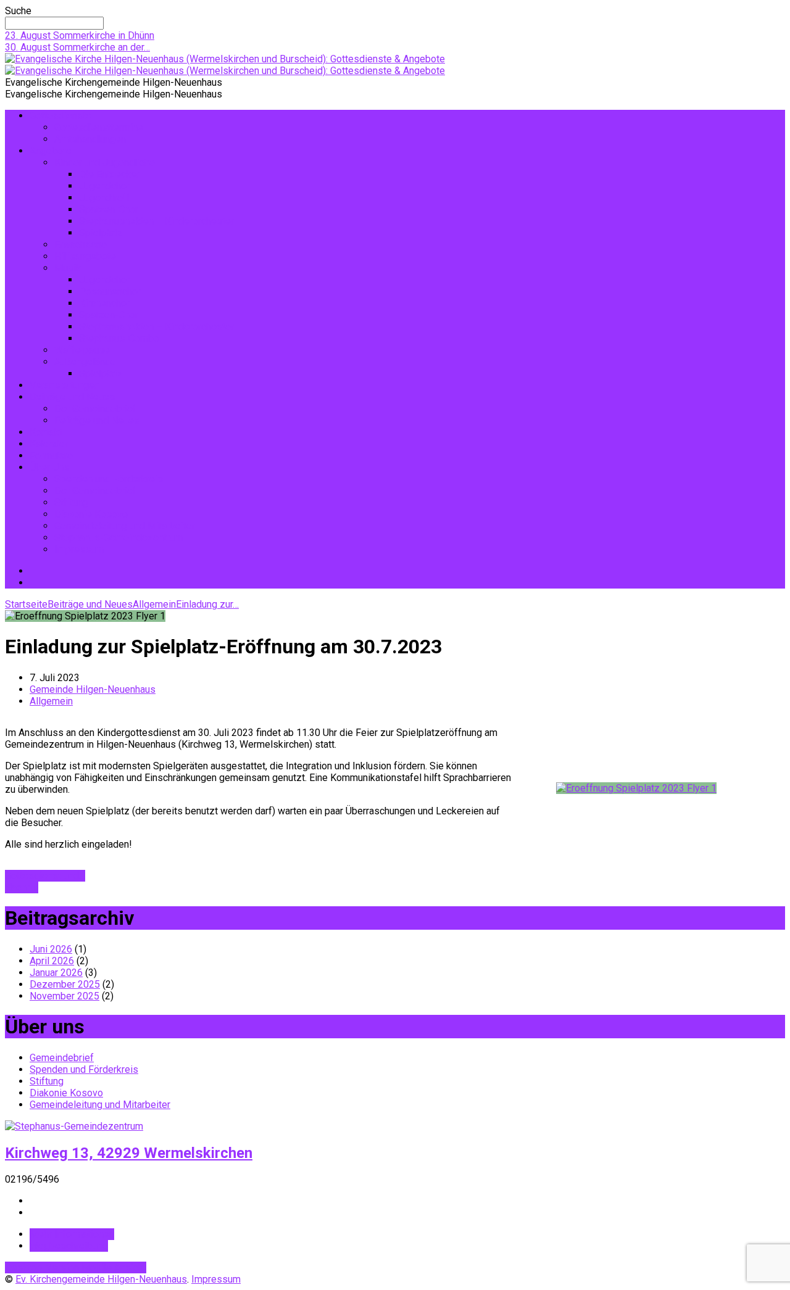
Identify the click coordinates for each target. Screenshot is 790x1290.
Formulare (51, 455)
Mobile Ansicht (113, 1267)
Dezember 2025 (65, 984)
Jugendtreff (104, 198)
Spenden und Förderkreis (108, 479)
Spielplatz (101, 233)
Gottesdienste (60, 116)
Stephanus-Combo (119, 338)
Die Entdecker (109, 174)
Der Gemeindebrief (95, 409)
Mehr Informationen (72, 1234)
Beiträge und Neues (72, 397)
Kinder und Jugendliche (104, 162)
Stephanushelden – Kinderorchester (156, 221)
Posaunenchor (110, 291)
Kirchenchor (104, 303)
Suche (18, 11)
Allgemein (154, 604)
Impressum (79, 549)
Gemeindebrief (62, 1058)
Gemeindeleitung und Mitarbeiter (124, 526)
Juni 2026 (51, 949)
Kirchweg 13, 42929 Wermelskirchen (128, 1153)
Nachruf (21, 887)
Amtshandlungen (90, 139)
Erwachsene (80, 244)
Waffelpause (82, 350)
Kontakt (46, 432)
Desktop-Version (43, 1267)
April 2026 (52, 961)
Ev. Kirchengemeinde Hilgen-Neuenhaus (101, 1279)
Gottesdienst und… (45, 876)
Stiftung (71, 502)
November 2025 (64, 996)
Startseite (26, 604)
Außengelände (85, 362)
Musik (67, 268)
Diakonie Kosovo (91, 514)
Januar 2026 (56, 972)
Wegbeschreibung (69, 1246)
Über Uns (49, 467)
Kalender (49, 444)
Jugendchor (104, 186)
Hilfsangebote (85, 256)
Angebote (51, 151)
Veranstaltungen (64, 385)
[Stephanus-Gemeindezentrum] (74, 1126)
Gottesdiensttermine (98, 127)
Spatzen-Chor (108, 209)
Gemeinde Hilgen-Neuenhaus (93, 689)
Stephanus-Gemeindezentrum (118, 538)
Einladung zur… (207, 604)
